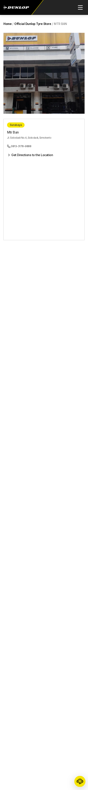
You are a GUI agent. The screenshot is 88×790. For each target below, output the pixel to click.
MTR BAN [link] (60, 24)
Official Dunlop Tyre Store (32, 24)
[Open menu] (80, 7)
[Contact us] (79, 781)
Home (7, 24)
